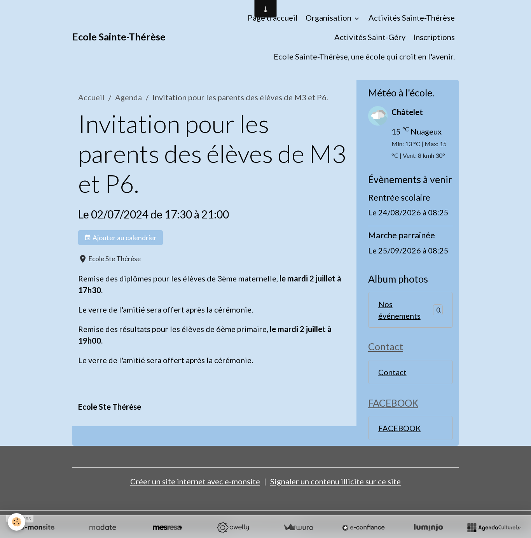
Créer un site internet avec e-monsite (195, 481)
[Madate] (102, 527)
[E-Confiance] (363, 527)
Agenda (128, 97)
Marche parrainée (401, 235)
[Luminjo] (428, 527)
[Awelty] (233, 527)
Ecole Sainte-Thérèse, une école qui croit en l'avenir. (364, 56)
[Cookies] (16, 522)
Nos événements (409, 309)
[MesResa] (167, 527)
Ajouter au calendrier (124, 238)
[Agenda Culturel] (494, 527)
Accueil (91, 97)
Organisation (329, 17)
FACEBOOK (399, 428)
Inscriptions (434, 37)
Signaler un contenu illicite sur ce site (335, 481)
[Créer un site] (37, 527)
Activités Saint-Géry (369, 37)
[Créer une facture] (298, 527)
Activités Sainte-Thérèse (412, 17)
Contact (392, 372)
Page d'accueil (273, 17)
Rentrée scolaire (399, 197)
